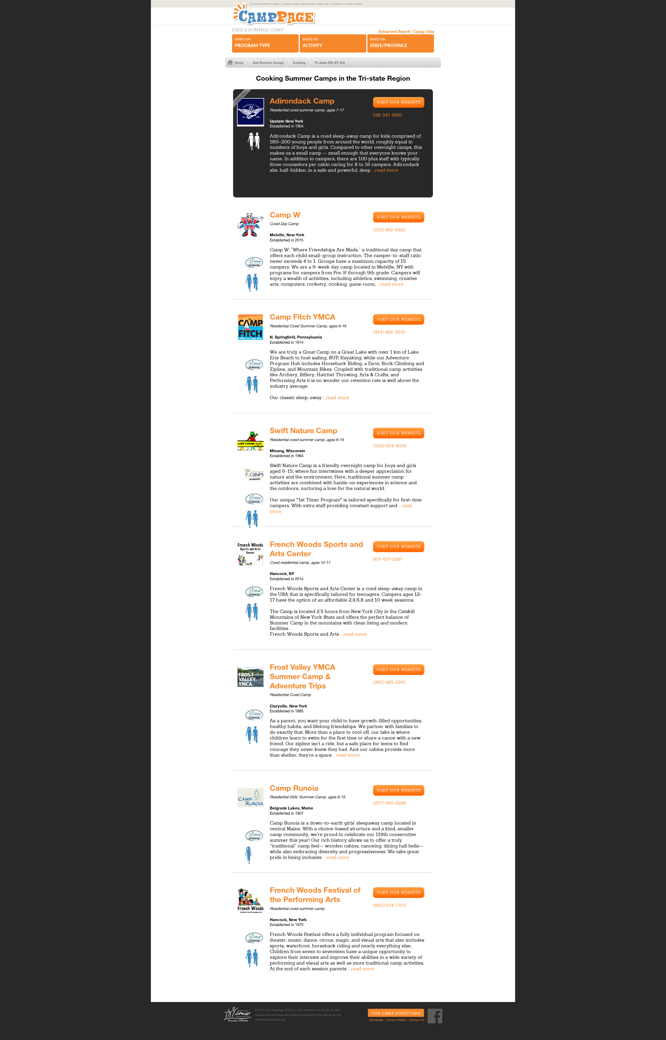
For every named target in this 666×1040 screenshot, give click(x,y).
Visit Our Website (399, 102)
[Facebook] (435, 1016)
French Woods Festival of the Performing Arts (315, 894)
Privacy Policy (396, 1020)
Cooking (299, 62)
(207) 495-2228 (389, 803)
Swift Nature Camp (303, 430)
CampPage (279, 14)
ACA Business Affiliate (237, 1014)
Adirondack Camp (302, 100)
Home (239, 62)
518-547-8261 (387, 115)
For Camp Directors (396, 1013)
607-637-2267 (388, 559)
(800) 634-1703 (389, 905)
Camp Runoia (294, 787)
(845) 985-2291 (389, 682)
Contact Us (416, 1020)
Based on (252, 42)
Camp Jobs (424, 31)
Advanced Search (394, 31)
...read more (385, 170)
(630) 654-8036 (389, 445)
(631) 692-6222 (389, 229)
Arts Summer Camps (268, 62)
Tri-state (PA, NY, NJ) (330, 62)
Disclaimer (376, 1020)
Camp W (285, 214)
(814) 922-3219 (389, 332)
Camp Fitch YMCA (302, 316)
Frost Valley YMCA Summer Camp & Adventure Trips (302, 676)
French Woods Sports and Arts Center (316, 548)
